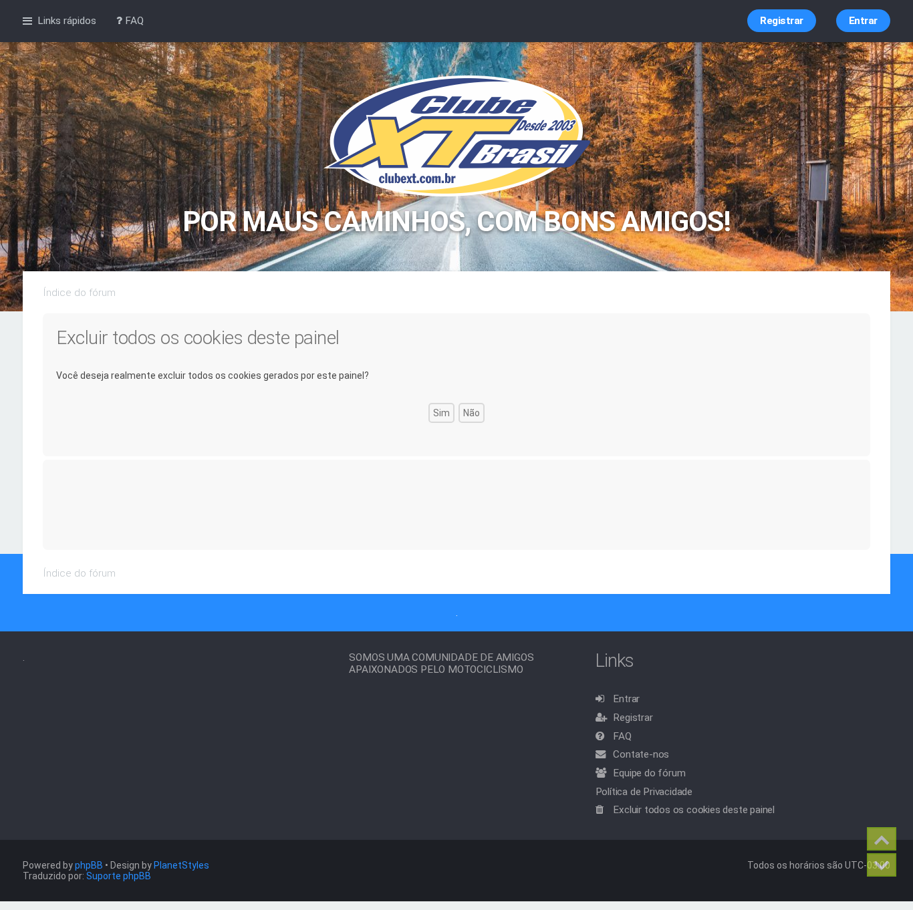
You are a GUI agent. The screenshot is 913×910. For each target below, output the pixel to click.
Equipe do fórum (649, 773)
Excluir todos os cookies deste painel (694, 810)
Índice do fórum (79, 293)
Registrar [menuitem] (781, 21)
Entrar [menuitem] (863, 21)
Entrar (626, 699)
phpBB (89, 865)
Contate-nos (641, 754)
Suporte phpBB (118, 876)
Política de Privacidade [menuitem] (644, 792)
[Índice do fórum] (456, 136)
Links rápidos (66, 21)
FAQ (622, 736)
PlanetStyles (181, 865)
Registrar (632, 718)
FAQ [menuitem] (133, 21)
